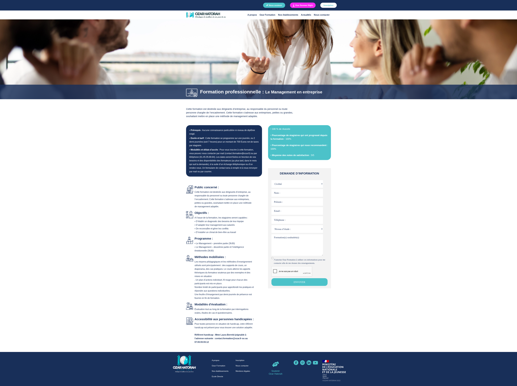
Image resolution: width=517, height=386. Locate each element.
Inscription (240, 360)
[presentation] (291, 271)
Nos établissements (288, 15)
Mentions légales (243, 371)
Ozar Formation (267, 15)
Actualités (306, 15)
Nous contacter (322, 15)
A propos (252, 15)
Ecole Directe (217, 376)
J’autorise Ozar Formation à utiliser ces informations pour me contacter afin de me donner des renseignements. (299, 261)
